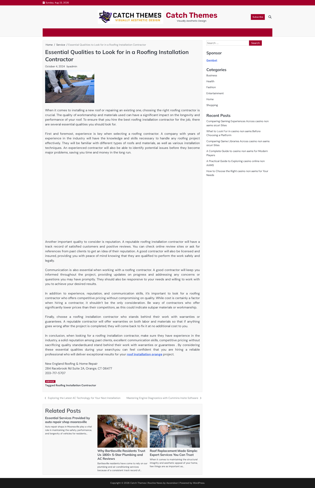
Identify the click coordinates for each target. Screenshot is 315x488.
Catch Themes (191, 15)
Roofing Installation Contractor (76, 385)
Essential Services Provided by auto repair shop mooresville (67, 420)
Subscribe (257, 16)
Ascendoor (172, 482)
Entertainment (215, 93)
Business (211, 75)
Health (210, 81)
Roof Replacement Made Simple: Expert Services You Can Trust (174, 453)
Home (210, 99)
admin (73, 66)
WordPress (198, 482)
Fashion (211, 87)
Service (50, 381)
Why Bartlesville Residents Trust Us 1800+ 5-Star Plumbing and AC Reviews (121, 455)
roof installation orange (144, 354)
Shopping (212, 105)
